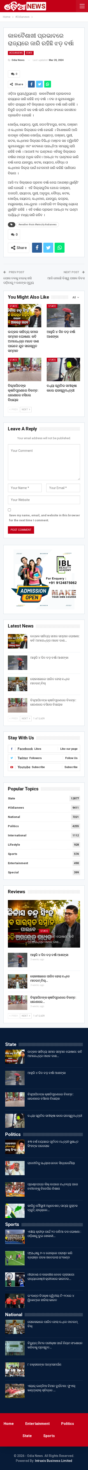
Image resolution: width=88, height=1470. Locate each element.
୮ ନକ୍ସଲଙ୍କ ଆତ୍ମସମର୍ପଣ (44, 1364)
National (14, 817)
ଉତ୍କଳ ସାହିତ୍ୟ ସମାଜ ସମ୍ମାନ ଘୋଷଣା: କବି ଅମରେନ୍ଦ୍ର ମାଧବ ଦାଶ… (44, 939)
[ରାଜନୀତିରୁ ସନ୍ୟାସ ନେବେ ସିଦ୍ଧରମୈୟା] (15, 1168)
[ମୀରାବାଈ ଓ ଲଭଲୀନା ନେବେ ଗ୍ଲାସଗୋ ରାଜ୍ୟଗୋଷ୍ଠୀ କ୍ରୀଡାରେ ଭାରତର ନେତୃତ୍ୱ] (15, 1279)
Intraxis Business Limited (53, 1461)
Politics (13, 826)
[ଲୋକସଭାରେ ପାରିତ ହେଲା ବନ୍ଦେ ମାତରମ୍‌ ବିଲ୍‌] (17, 684)
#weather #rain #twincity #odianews (38, 224)
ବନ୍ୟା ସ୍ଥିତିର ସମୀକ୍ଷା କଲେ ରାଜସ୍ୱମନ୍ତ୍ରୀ (55, 1115)
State (29, 53)
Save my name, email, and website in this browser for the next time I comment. (44, 518)
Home (9, 1424)
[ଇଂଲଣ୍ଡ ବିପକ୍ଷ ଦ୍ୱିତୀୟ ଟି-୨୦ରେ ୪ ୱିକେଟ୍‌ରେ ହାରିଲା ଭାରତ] (15, 1301)
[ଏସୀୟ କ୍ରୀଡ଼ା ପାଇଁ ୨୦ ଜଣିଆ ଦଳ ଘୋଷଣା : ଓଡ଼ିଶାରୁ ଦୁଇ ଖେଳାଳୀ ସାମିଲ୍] (15, 1237)
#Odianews (16, 53)
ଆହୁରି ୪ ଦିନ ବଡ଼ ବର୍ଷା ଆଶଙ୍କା (49, 657)
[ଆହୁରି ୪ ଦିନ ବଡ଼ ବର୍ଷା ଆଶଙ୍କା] (63, 316)
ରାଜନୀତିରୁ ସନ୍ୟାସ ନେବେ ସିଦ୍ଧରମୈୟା (51, 1163)
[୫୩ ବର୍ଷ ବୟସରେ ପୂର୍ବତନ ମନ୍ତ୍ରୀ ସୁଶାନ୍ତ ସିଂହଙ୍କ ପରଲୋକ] (15, 1147)
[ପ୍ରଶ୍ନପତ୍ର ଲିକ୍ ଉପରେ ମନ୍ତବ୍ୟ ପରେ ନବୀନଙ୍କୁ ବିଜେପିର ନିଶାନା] (15, 1189)
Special (13, 872)
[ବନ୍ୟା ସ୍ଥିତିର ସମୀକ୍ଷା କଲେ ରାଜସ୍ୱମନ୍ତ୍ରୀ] (63, 369)
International (17, 835)
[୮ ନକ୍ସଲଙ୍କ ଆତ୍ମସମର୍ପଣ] (15, 1369)
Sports (12, 854)
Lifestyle (14, 844)
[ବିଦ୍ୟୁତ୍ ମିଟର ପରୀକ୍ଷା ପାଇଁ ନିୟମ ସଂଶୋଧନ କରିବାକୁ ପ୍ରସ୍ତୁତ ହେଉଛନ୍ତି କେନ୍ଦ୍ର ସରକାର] (15, 1348)
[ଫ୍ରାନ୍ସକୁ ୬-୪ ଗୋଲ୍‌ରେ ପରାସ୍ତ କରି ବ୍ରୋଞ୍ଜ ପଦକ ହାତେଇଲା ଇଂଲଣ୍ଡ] (15, 1258)
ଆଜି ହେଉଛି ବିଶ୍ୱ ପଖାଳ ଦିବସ (66, 278)
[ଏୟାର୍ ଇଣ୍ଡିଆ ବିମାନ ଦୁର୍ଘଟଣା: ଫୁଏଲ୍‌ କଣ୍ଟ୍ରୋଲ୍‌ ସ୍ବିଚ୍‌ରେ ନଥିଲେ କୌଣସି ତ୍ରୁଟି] (15, 1391)
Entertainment (18, 863)
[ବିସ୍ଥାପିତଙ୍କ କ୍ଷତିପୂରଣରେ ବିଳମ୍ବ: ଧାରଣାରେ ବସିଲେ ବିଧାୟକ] (24, 369)
